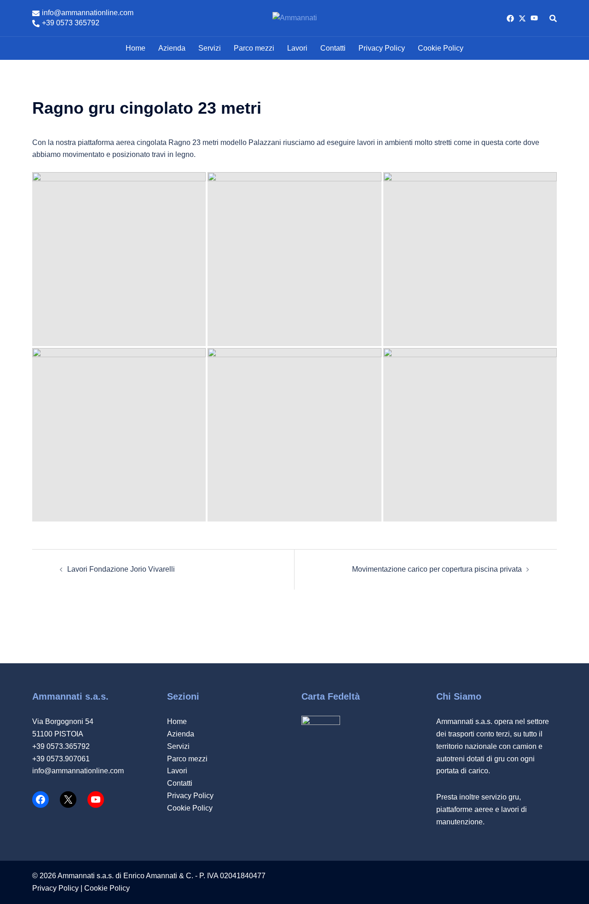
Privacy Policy (381, 48)
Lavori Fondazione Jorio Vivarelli (121, 569)
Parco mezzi (254, 48)
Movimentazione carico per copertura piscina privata (437, 569)
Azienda (171, 48)
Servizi (209, 48)
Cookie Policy (440, 48)
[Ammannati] (294, 18)
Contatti (333, 48)
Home (135, 48)
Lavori (297, 48)
